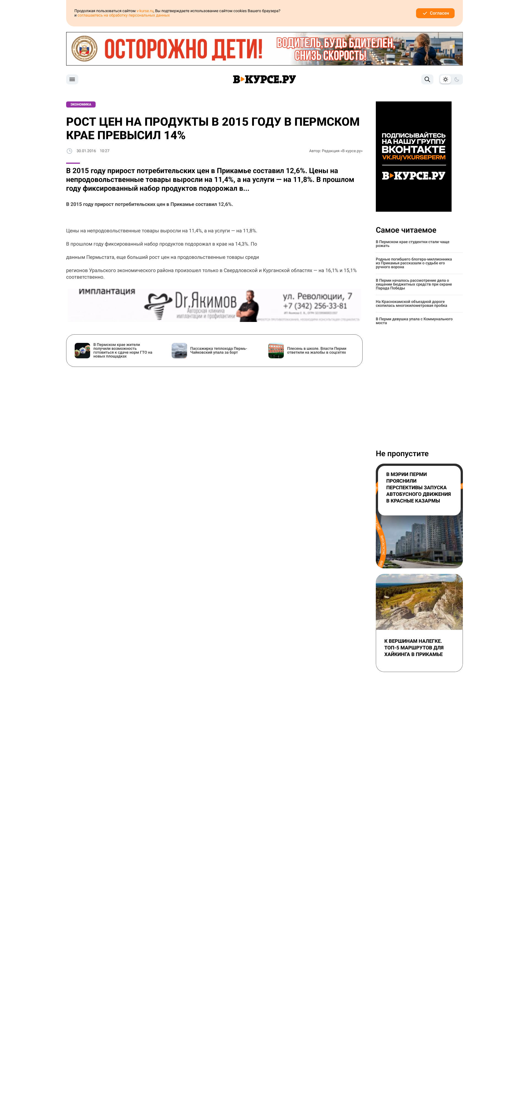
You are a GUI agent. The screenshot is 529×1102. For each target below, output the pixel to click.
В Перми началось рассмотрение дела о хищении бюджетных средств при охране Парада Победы (414, 284)
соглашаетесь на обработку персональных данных (124, 15)
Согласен (439, 13)
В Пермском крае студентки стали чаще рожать (412, 244)
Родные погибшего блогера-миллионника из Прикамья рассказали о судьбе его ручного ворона (414, 263)
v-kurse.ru (145, 11)
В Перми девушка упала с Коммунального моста (414, 321)
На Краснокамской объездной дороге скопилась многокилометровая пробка (411, 304)
